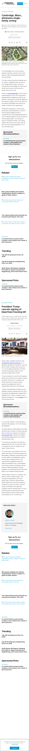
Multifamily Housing (7, 302)
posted (21, 397)
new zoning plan (13, 93)
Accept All (14, 748)
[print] (26, 42)
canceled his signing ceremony (11, 363)
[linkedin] (12, 42)
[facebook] (9, 42)
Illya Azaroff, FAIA (7, 435)
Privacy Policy (15, 744)
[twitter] (14, 42)
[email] (19, 42)
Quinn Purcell (14, 323)
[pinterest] (17, 42)
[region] (14, 745)
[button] (3, 4)
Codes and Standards (7, 11)
